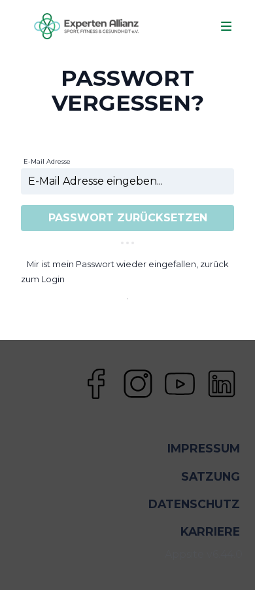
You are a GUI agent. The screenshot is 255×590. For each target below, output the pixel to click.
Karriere (210, 531)
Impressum (203, 448)
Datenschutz (194, 504)
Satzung (210, 476)
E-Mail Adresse (47, 161)
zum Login (43, 279)
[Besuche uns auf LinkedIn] (221, 383)
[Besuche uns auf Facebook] (96, 383)
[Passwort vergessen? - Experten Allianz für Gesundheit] (86, 26)
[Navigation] (226, 26)
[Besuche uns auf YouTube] (180, 383)
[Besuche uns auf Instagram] (138, 383)
